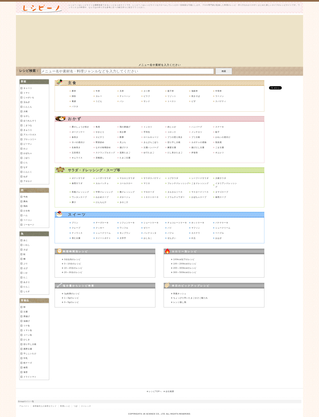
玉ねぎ (26, 102)
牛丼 (98, 91)
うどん (99, 101)
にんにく (27, 172)
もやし (26, 116)
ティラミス (77, 233)
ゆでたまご (149, 152)
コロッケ (171, 132)
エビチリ (100, 137)
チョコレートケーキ (177, 223)
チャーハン (125, 96)
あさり (26, 282)
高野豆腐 (27, 349)
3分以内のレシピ (72, 259)
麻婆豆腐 (171, 147)
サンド (147, 101)
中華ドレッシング (104, 192)
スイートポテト (103, 238)
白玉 (193, 238)
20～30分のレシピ (73, 272)
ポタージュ (125, 197)
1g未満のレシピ (72, 293)
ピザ (193, 101)
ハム (25, 215)
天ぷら (123, 142)
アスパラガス (29, 135)
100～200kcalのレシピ (184, 264)
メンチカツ (196, 132)
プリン (75, 223)
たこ (25, 277)
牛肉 (25, 197)
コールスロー (126, 183)
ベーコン (27, 220)
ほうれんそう (29, 121)
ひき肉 (26, 211)
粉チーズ (27, 363)
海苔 (25, 372)
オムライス (77, 158)
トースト (171, 101)
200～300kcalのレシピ (184, 268)
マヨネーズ (149, 192)
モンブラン (125, 233)
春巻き (75, 137)
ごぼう (26, 158)
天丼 (122, 91)
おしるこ (148, 238)
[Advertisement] (159, 38)
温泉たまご (125, 152)
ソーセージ (28, 225)
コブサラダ (172, 178)
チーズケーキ (102, 223)
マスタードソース (200, 192)
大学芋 (123, 238)
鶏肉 (25, 206)
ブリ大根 (195, 137)
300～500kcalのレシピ (184, 272)
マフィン (195, 228)
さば (25, 249)
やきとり (100, 132)
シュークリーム (222, 228)
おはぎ (218, 238)
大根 (25, 111)
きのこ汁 (124, 202)
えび (25, 268)
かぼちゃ (27, 153)
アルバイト (24, 406)
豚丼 (74, 91)
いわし (26, 245)
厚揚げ (26, 316)
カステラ (195, 233)
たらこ (26, 287)
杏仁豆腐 (76, 238)
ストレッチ (86, 406)
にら (25, 162)
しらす (26, 291)
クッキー (100, 228)
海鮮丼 (194, 91)
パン (122, 101)
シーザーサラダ (103, 178)
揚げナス (124, 147)
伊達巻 (194, 152)
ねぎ (25, 176)
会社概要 (169, 391)
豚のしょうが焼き (80, 127)
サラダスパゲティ (152, 178)
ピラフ (147, 96)
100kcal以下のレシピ (184, 259)
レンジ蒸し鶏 (179, 302)
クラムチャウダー (176, 197)
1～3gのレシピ (71, 298)
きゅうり (27, 130)
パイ (169, 228)
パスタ (75, 106)
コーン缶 (27, 335)
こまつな (27, 125)
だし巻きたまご (175, 152)
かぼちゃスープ (199, 197)
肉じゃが (171, 127)
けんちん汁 (101, 202)
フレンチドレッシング (178, 183)
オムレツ (219, 152)
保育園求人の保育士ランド (45, 406)
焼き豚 (123, 132)
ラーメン (219, 96)
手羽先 (147, 132)
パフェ (170, 233)
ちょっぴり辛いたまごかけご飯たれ (190, 298)
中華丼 (218, 91)
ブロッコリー (29, 139)
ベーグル (219, 233)
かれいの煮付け (222, 137)
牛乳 (25, 358)
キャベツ (27, 88)
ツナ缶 (26, 325)
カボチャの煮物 (199, 142)
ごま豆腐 (219, 147)
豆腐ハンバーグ (151, 147)
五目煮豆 (76, 152)
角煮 (98, 127)
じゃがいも (28, 97)
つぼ (76, 406)
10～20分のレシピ (73, 268)
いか (25, 273)
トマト (26, 93)
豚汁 (74, 202)
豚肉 (25, 201)
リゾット (171, 96)
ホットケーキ (197, 223)
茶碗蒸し (100, 158)
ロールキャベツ (151, 137)
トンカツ (148, 127)
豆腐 (25, 312)
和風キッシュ (179, 293)
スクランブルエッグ (105, 152)
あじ (25, 240)
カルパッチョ (102, 183)
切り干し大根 (173, 142)
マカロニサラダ (127, 178)
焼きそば (195, 96)
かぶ (25, 148)
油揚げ (26, 321)
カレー (99, 96)
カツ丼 (147, 91)
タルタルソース (175, 192)
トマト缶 (27, 330)
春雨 (25, 367)
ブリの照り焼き (175, 137)
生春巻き (76, 147)
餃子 (217, 132)
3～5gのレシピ (71, 302)
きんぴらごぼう (151, 142)
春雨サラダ (77, 183)
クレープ (76, 228)
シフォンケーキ (127, 223)
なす (25, 167)
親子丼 (170, 91)
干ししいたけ (29, 353)
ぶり (25, 263)
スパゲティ (220, 101)
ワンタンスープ (79, 197)
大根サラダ (220, 178)
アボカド (27, 181)
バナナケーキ (221, 223)
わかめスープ (102, 197)
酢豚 (122, 137)
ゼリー (147, 228)
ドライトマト (29, 377)
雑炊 (74, 96)
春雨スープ (220, 197)
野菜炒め (100, 142)
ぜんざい (171, 238)
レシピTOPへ (155, 391)
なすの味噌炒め (103, 147)
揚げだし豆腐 (197, 147)
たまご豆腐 (125, 158)
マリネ (147, 183)
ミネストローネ (151, 197)
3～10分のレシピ (72, 264)
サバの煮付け (78, 142)
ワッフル (124, 228)
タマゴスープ (221, 192)
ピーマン (27, 144)
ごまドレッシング (200, 183)
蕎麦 (74, 101)
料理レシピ (65, 406)
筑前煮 (218, 142)
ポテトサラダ (78, 178)
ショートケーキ (151, 223)
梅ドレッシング (127, 192)
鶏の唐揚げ (125, 127)
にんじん (27, 107)
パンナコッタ (150, 233)
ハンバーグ (196, 127)
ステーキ (219, 127)
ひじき (26, 339)
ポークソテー (78, 132)
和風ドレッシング (80, 192)
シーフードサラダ (200, 178)
